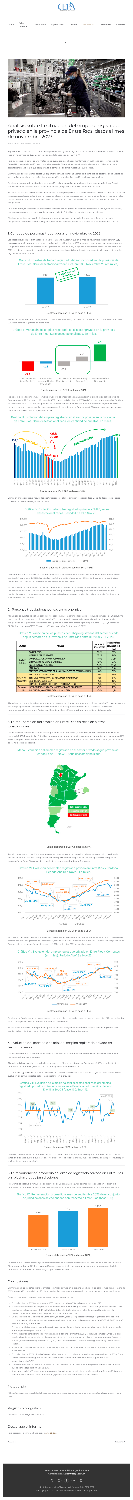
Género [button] (73, 24)
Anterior (12, 1442)
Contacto (120, 24)
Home (11, 24)
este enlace (50, 1433)
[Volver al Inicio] (66, 6)
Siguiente (119, 1442)
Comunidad (105, 24)
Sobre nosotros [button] (23, 25)
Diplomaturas (57, 24)
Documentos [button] (88, 24)
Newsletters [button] (40, 24)
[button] (66, 42)
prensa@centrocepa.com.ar (71, 1474)
